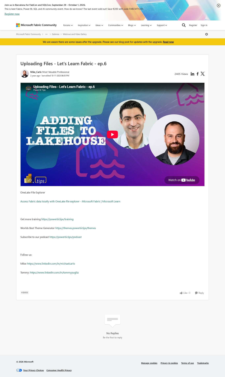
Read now (168, 41)
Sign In (204, 25)
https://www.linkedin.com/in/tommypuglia (54, 272)
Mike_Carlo (36, 71)
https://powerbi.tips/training (57, 219)
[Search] (184, 25)
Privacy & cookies (169, 363)
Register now (12, 13)
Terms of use (187, 363)
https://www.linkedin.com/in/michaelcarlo (51, 263)
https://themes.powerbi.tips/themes (75, 228)
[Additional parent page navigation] (46, 34)
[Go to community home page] (36, 25)
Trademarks (203, 363)
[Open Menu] (206, 34)
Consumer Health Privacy (59, 370)
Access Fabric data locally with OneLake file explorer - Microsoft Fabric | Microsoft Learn (70, 201)
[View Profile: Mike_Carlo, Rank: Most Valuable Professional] (24, 73)
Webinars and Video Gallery (75, 34)
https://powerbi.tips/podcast (65, 237)
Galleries (55, 34)
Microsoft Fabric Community (28, 34)
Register (193, 25)
